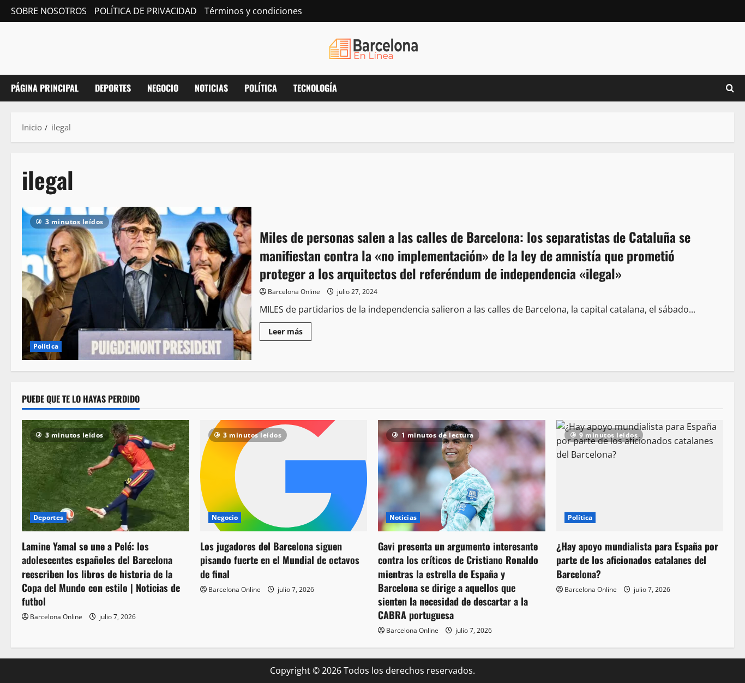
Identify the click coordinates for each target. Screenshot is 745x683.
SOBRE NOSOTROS (49, 11)
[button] (730, 88)
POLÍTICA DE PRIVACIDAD (145, 11)
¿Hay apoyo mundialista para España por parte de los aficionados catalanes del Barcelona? (637, 559)
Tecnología (315, 87)
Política (260, 87)
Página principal (45, 87)
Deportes (113, 87)
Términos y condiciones (253, 11)
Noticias (211, 87)
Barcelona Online (294, 291)
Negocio (162, 87)
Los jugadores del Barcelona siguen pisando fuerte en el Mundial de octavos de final (279, 559)
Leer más (289, 333)
